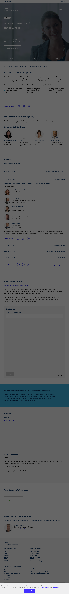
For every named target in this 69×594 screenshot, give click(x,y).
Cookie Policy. (56, 587)
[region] (34, 588)
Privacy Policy (45, 587)
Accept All (29, 590)
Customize (18, 590)
